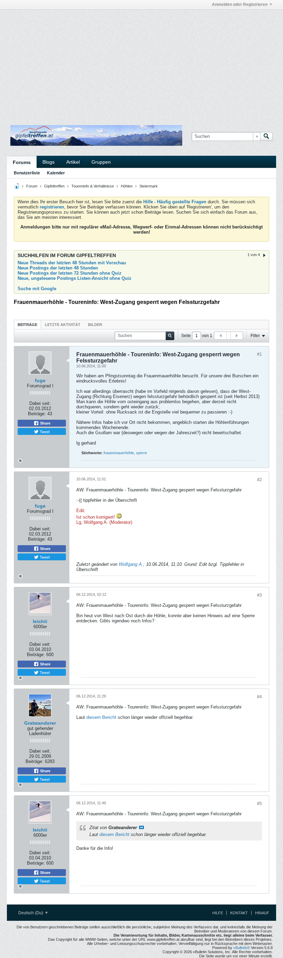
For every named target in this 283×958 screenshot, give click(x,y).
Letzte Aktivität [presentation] (62, 325)
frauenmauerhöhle (119, 453)
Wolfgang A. (131, 564)
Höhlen (127, 186)
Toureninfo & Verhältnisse (92, 186)
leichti (40, 621)
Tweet (44, 431)
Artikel (73, 162)
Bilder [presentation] (95, 325)
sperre (141, 453)
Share (44, 423)
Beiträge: (37, 413)
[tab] (27, 324)
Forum (31, 186)
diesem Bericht (101, 717)
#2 (259, 479)
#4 (259, 696)
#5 (259, 803)
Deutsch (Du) (31, 912)
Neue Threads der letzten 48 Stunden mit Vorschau (72, 262)
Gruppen (101, 162)
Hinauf (262, 913)
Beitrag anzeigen (141, 827)
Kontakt (239, 913)
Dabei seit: (40, 403)
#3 (259, 595)
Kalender (56, 173)
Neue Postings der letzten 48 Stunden (58, 268)
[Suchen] (266, 136)
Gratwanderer (40, 723)
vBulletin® (241, 948)
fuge (40, 380)
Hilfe (217, 913)
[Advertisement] (87, 25)
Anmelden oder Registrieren (239, 4)
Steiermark (148, 186)
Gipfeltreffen (54, 186)
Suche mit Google (37, 288)
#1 (259, 354)
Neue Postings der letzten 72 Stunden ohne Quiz (69, 273)
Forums (22, 162)
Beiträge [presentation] (27, 325)
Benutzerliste (27, 173)
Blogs (48, 162)
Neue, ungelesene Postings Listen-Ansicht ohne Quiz (74, 278)
